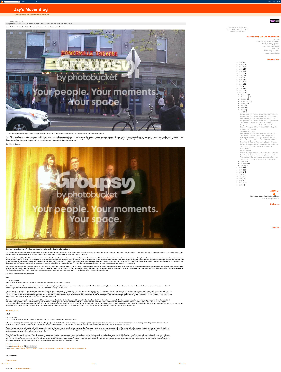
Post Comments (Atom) (23, 368)
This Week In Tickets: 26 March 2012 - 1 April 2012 (258, 159)
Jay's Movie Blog (31, 9)
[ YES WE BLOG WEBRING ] (238, 28)
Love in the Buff (245, 150)
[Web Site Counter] (275, 231)
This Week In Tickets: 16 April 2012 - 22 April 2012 (257, 123)
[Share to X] (31, 346)
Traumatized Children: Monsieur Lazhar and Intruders (259, 157)
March (243, 161)
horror (28, 348)
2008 (241, 174)
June (242, 107)
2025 (241, 65)
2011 (240, 168)
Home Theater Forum (271, 50)
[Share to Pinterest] (36, 346)
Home (94, 364)
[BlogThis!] (29, 346)
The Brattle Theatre (272, 45)
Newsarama (275, 52)
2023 (241, 69)
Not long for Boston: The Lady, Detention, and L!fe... (258, 138)
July (242, 105)
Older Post (182, 364)
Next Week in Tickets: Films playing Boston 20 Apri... (258, 133)
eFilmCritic (275, 48)
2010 (241, 170)
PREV (228, 29)
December (244, 95)
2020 (241, 75)
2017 (241, 82)
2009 (241, 172)
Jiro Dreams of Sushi (247, 131)
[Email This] (27, 346)
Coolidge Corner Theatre (270, 43)
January (244, 166)
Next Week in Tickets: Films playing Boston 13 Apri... (258, 142)
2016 (241, 84)
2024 (241, 67)
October (244, 99)
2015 (241, 86)
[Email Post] (24, 346)
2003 (241, 185)
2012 (241, 92)
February (244, 163)
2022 (241, 71)
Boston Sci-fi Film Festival (270, 47)
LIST (241, 29)
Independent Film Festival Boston (66, 348)
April (242, 112)
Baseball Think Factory (271, 54)
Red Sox (276, 39)
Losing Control (245, 148)
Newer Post (6, 364)
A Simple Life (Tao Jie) (248, 129)
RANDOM (235, 29)
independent (51, 348)
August (243, 103)
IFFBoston (34, 348)
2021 (241, 73)
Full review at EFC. (12, 310)
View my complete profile (270, 198)
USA (84, 348)
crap (16, 348)
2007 (241, 176)
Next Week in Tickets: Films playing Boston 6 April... (258, 155)
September (245, 101)
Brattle (12, 348)
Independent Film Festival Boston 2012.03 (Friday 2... (259, 114)
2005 (241, 181)
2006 (241, 178)
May (242, 110)
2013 (241, 90)
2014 (241, 88)
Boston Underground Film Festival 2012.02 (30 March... (259, 144)
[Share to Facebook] (33, 346)
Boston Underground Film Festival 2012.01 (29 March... (259, 153)
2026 (241, 62)
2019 (241, 77)
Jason (277, 194)
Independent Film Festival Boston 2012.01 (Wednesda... (259, 120)
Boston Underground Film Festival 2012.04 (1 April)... (258, 127)
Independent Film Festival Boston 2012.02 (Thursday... (259, 116)
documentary (22, 348)
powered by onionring (237, 31)
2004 (241, 183)
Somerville (79, 348)
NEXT (247, 29)
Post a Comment (11, 360)
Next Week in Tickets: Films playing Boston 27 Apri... (258, 118)
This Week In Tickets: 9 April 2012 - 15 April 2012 (257, 135)
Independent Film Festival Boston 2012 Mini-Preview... (259, 125)
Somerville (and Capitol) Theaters (267, 41)
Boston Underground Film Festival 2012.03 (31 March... (259, 140)
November (244, 97)
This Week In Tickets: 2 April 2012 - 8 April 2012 (256, 146)
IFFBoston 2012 (42, 348)
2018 (241, 80)
